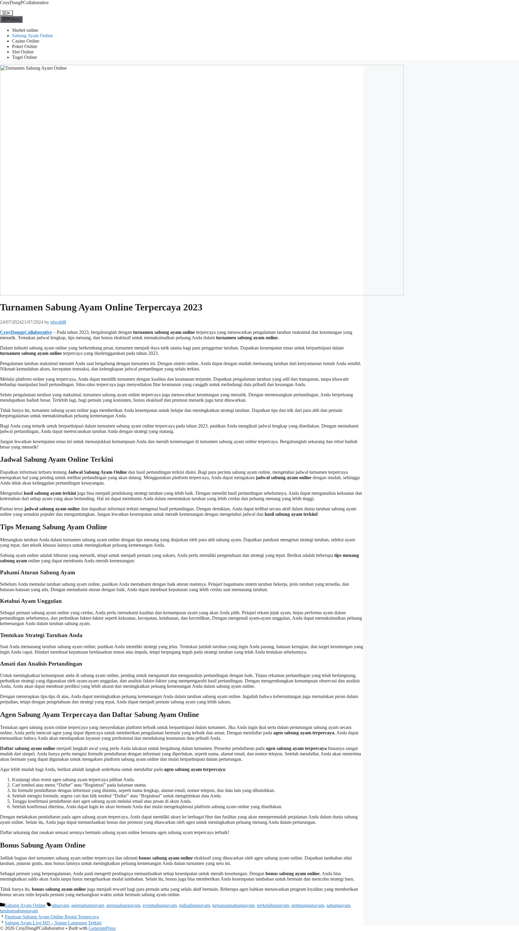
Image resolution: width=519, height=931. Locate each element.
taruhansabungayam (19, 910)
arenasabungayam (123, 905)
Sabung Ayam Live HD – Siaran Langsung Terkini (53, 922)
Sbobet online (25, 30)
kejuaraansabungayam (233, 905)
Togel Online (24, 57)
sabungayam (338, 905)
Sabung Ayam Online (32, 35)
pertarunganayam (307, 905)
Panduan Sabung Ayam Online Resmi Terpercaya (52, 916)
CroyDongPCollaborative (24, 2)
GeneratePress (102, 928)
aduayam (60, 905)
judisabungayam (194, 905)
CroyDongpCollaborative (26, 332)
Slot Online (23, 51)
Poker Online (24, 46)
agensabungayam (87, 905)
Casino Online (25, 41)
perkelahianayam (273, 905)
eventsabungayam (160, 905)
